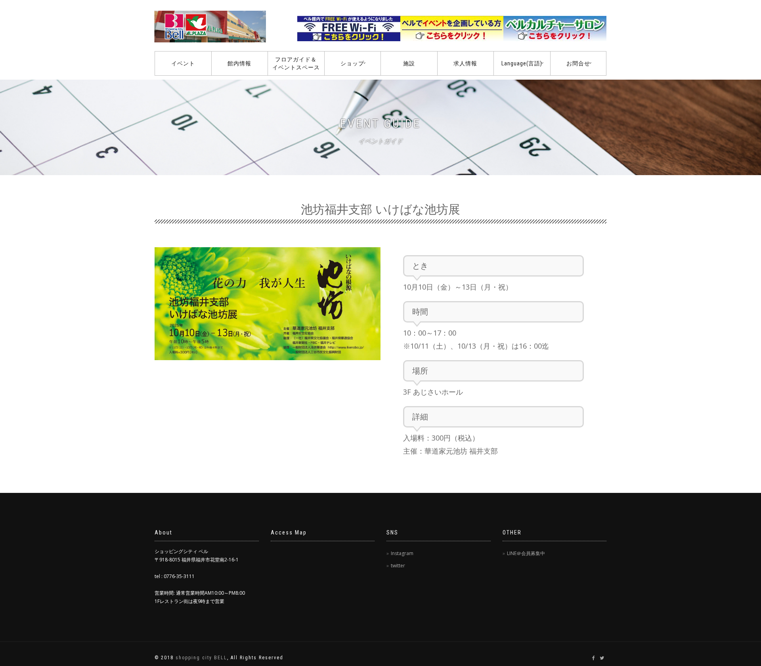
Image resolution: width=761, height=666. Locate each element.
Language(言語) (521, 63)
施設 (409, 63)
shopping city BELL (201, 657)
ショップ (352, 63)
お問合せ (578, 63)
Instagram (402, 553)
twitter (398, 565)
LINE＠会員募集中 (526, 553)
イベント (183, 63)
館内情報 (239, 63)
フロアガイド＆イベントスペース (296, 63)
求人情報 (465, 63)
